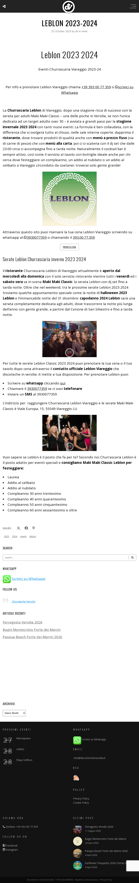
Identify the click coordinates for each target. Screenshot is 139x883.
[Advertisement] (69, 670)
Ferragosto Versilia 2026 (22, 622)
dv (77, 31)
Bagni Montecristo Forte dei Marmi (31, 629)
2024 (14, 536)
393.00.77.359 (84, 237)
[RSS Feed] (76, 778)
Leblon (20, 749)
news (84, 31)
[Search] (132, 558)
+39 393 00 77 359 (96, 87)
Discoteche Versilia (23, 601)
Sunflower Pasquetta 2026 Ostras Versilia (109, 863)
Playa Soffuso (24, 760)
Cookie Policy (81, 802)
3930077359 (37, 237)
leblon (33, 536)
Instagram (11, 849)
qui (62, 383)
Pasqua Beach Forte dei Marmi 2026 (32, 637)
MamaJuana (23, 738)
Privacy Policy (81, 798)
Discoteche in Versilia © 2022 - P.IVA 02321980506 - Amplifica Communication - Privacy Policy (69, 879)
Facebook (11, 845)
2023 (6, 536)
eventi (23, 536)
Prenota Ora (69, 247)
